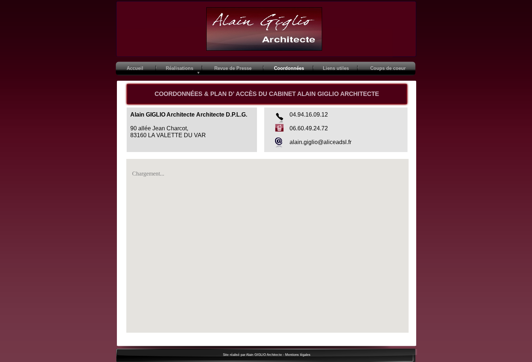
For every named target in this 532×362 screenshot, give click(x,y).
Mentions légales (298, 355)
